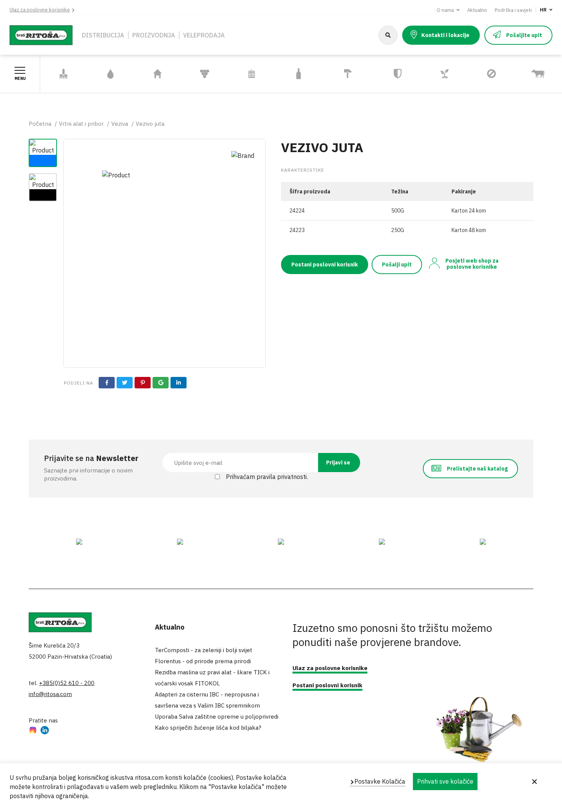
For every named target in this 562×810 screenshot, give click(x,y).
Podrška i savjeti (513, 10)
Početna (40, 123)
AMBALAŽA (298, 74)
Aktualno (477, 10)
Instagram (33, 731)
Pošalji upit (397, 264)
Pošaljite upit (524, 35)
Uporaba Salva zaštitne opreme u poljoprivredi (216, 716)
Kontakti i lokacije (445, 35)
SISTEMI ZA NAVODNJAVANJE (110, 74)
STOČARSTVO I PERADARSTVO (536, 74)
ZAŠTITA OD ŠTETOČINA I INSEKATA (486, 74)
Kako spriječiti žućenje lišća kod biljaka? (208, 727)
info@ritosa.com (50, 694)
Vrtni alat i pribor (81, 123)
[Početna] (41, 34)
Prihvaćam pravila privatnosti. (267, 476)
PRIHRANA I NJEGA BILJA (439, 74)
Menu (20, 78)
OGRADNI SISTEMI (241, 74)
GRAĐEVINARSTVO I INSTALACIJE (348, 74)
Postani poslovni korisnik (324, 264)
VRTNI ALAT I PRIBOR (58, 74)
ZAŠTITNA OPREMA (388, 74)
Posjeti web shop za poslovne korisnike (472, 263)
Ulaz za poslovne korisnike (40, 9)
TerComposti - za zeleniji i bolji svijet (203, 650)
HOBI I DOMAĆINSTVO (155, 74)
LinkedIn (45, 731)
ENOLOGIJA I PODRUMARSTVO (204, 74)
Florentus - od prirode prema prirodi (203, 661)
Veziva (119, 123)
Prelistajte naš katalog (477, 468)
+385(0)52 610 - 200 (66, 683)
